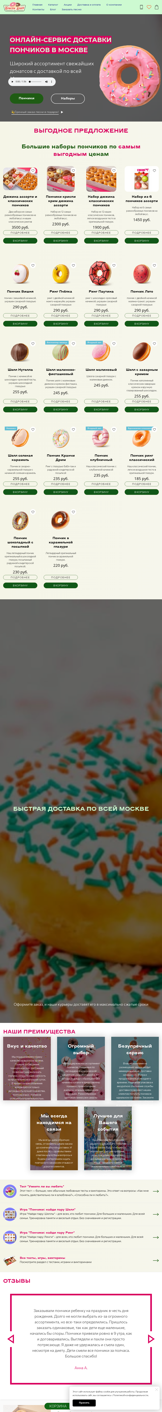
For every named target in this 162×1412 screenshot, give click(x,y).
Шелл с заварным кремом (142, 372)
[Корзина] (156, 7)
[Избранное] (149, 7)
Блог (53, 9)
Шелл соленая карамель (20, 458)
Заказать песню (71, 9)
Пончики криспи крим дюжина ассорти (61, 201)
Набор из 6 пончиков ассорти (142, 199)
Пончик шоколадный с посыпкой (20, 542)
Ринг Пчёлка (61, 291)
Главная (37, 4)
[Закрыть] (156, 1389)
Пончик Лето (142, 291)
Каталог (53, 4)
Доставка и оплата (89, 4)
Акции (68, 4)
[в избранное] (33, 170)
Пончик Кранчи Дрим (61, 458)
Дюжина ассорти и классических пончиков (20, 201)
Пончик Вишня (20, 291)
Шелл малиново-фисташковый (60, 372)
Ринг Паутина (101, 291)
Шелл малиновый (101, 370)
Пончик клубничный (101, 458)
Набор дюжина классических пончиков (101, 201)
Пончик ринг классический (141, 458)
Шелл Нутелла (20, 370)
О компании (114, 4)
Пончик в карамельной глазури (61, 542)
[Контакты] (141, 7)
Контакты (38, 9)
